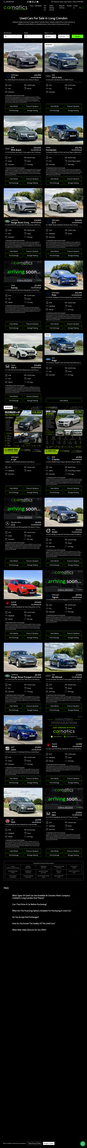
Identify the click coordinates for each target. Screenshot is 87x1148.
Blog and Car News (62, 7)
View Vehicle (14, 106)
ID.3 (54, 222)
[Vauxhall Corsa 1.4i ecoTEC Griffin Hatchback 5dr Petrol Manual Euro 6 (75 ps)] (23, 584)
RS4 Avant (16, 150)
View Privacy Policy (34, 1143)
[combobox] (13, 36)
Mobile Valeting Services (51, 8)
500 (13, 822)
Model (26, 33)
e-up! (13, 459)
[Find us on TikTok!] (35, 2)
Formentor (51, 150)
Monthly (50, 33)
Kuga (54, 360)
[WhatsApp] (82, 1143)
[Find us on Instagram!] (33, 2)
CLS (13, 524)
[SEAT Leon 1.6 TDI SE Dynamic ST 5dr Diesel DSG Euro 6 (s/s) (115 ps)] (23, 729)
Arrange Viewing (32, 110)
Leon (13, 749)
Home (31, 6)
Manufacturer (8, 33)
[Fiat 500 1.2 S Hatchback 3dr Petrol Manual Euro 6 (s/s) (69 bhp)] (23, 802)
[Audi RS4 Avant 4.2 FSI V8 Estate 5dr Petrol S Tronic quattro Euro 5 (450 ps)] (23, 130)
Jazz (54, 814)
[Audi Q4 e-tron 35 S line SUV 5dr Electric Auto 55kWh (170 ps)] (64, 57)
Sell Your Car (45, 8)
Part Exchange (13, 110)
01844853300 (10, 2)
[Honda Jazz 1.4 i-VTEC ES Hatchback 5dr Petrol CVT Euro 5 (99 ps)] (64, 798)
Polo (54, 295)
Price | (49, 33)
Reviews (69, 6)
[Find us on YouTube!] (37, 2)
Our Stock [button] (38, 6)
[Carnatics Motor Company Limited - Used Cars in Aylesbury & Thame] (15, 8)
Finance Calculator (32, 106)
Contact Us (75, 7)
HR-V (13, 367)
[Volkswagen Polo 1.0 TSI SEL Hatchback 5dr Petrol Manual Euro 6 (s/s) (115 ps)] (64, 275)
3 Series (55, 459)
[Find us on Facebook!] (30, 2)
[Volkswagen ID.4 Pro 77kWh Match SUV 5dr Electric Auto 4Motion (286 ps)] (23, 57)
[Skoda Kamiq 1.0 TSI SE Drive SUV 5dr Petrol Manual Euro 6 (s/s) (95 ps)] (23, 271)
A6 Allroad (57, 677)
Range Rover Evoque (21, 222)
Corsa (14, 604)
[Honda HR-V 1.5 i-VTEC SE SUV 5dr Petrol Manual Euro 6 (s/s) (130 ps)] (23, 347)
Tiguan (55, 597)
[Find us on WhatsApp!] (28, 2)
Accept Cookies (49, 1143)
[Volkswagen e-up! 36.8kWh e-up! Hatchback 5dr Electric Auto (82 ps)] (23, 430)
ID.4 (13, 77)
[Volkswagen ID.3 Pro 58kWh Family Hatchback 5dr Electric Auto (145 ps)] (64, 202)
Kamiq (14, 287)
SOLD (47, 335)
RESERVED (49, 45)
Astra (54, 746)
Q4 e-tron (57, 77)
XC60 (54, 532)
